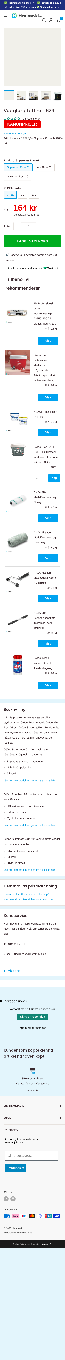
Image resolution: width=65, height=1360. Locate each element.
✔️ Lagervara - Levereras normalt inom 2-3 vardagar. (31, 257)
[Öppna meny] (5, 15)
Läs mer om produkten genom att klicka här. (29, 780)
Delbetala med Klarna (26, 214)
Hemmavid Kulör (15, 133)
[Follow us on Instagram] (13, 1198)
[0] (58, 20)
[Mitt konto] (51, 20)
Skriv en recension (32, 1016)
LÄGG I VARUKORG (32, 241)
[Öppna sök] (44, 20)
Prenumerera (15, 1168)
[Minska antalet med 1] (17, 226)
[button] (12, 118)
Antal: (7, 226)
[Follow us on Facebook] (6, 1198)
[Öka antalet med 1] (40, 226)
